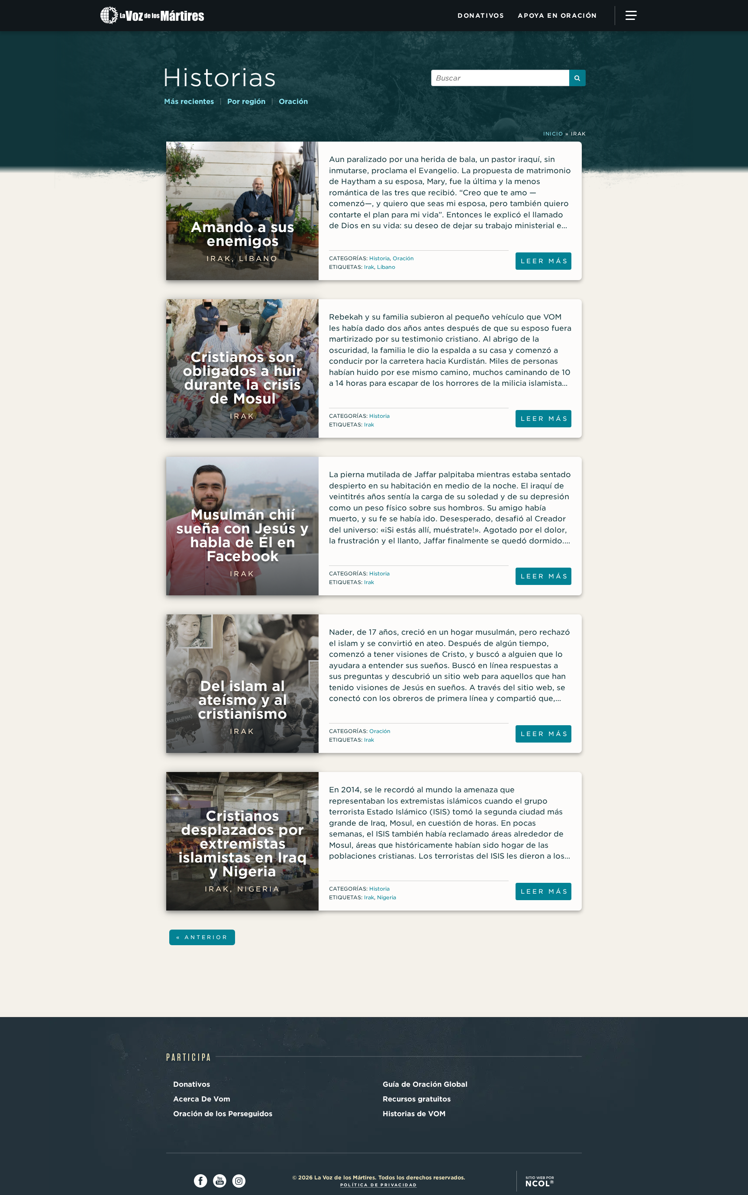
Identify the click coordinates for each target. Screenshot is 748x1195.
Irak (369, 267)
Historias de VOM (414, 1114)
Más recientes (189, 101)
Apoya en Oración (557, 15)
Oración (293, 101)
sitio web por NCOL (540, 1181)
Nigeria (386, 897)
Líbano (386, 267)
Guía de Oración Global (425, 1084)
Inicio (553, 134)
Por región (246, 101)
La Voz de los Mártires (161, 15)
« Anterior (202, 937)
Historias (219, 77)
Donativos (481, 15)
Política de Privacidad (378, 1184)
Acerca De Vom (201, 1099)
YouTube (220, 1181)
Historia (379, 258)
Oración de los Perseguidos (222, 1114)
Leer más (544, 261)
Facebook (201, 1181)
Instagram (239, 1181)
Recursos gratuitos (417, 1099)
